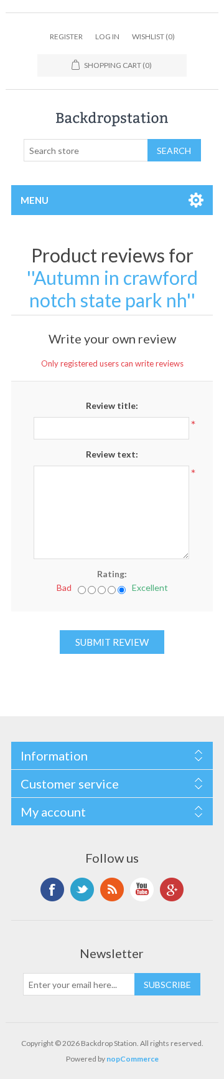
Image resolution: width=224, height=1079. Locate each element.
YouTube (142, 889)
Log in (107, 36)
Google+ (172, 889)
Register (66, 36)
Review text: (112, 454)
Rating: (112, 573)
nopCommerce (132, 1058)
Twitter (82, 889)
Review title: (112, 405)
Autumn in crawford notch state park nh (113, 288)
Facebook (52, 889)
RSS (112, 889)
